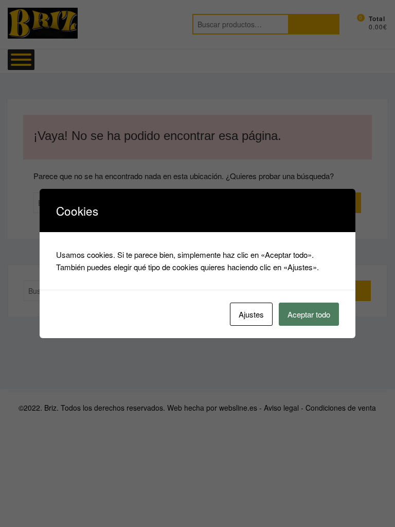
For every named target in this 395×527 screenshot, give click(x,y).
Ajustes (251, 314)
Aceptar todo (309, 314)
